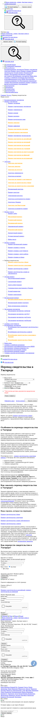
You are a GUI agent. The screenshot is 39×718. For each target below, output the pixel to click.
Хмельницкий (17, 690)
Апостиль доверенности (15, 173)
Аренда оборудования (15, 285)
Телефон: (3, 563)
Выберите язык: (9, 383)
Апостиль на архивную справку (18, 208)
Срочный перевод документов (18, 132)
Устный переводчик (14, 291)
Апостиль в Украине (14, 202)
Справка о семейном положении (14, 77)
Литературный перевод (15, 233)
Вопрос (3, 612)
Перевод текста (15, 71)
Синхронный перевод (15, 281)
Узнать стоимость (10, 396)
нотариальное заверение (25, 541)
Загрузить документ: (10, 384)
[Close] (1, 684)
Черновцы (35, 690)
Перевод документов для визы (18, 129)
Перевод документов (30, 69)
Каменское (8, 692)
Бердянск (24, 695)
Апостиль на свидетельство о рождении (21, 186)
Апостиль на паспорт (14, 176)
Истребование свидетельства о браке (20, 340)
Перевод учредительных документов (19, 106)
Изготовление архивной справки (20, 82)
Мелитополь (4, 695)
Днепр (30, 687)
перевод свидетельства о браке (22, 415)
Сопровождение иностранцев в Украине (20, 288)
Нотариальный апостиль (15, 189)
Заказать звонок (26, 7)
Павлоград (30, 695)
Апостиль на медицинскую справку (19, 199)
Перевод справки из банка (16, 257)
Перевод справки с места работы (18, 254)
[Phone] (15, 616)
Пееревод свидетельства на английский (13, 590)
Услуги (12, 68)
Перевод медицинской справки (17, 244)
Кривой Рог (14, 687)
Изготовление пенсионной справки (15, 349)
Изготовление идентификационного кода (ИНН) (19, 78)
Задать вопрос (20, 401)
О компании (17, 66)
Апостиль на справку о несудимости (20, 179)
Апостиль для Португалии (16, 205)
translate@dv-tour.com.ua (13, 10)
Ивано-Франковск (27, 692)
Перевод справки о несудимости (18, 251)
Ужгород (18, 695)
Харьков (20, 687)
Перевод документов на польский (19, 145)
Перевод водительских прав (16, 119)
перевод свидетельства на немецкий (16, 590)
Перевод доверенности (15, 109)
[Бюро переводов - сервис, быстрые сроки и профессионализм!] (21, 4)
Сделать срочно (11, 381)
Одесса (26, 687)
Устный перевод (19, 73)
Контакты (15, 92)
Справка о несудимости (11, 323)
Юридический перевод (15, 229)
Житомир (29, 690)
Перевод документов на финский (18, 155)
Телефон (3, 598)
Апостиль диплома (14, 166)
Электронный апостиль (15, 195)
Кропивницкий (16, 692)
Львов (10, 689)
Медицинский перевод (15, 223)
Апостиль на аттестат (15, 169)
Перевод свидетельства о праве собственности (15, 520)
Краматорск (31, 693)
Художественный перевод (16, 236)
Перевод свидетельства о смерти (18, 268)
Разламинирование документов (14, 69)
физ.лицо (6, 568)
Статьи (12, 89)
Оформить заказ (9, 401)
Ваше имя (4, 596)
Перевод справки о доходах (16, 247)
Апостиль (7, 71)
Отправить (4, 577)
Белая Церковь (23, 693)
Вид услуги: (8, 377)
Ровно (3, 692)
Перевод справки (26, 71)
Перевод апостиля (13, 192)
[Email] (20, 616)
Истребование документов (21, 76)
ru (10, 8)
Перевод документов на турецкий (19, 148)
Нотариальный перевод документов (20, 299)
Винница (7, 687)
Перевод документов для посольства (19, 135)
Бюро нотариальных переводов (17, 306)
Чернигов (34, 689)
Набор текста (12, 239)
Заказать (3, 643)
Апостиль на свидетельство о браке (19, 182)
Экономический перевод (15, 226)
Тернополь (11, 693)
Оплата (12, 90)
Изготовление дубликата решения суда (16, 348)
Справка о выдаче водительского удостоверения (20, 83)
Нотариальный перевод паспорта (18, 302)
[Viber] (10, 616)
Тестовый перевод (12, 7)
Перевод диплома (13, 122)
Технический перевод (15, 220)
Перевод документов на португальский (21, 152)
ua (12, 8)
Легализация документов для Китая (19, 311)
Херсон (28, 689)
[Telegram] (4, 616)
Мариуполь (21, 689)
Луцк (16, 693)
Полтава (3, 690)
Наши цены (33, 76)
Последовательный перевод (16, 278)
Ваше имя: (4, 561)
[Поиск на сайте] (18, 22)
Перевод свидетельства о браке (18, 262)
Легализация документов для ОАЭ (18, 314)
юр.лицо (13, 567)
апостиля (29, 535)
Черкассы (9, 690)
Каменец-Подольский (7, 697)
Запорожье (4, 689)
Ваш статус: (4, 567)
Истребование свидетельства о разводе (20, 332)
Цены (11, 87)
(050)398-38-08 (12, 12)
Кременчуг (4, 693)
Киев (2, 687)
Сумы (23, 690)
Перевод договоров (14, 103)
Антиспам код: (5, 602)
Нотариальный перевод (11, 298)
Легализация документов (17, 74)
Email (2, 600)
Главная (13, 64)
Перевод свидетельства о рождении (19, 265)
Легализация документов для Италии (19, 320)
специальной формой (7, 501)
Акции (12, 85)
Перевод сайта (12, 213)
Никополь (12, 695)
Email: (2, 565)
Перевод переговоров (14, 294)
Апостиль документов (15, 163)
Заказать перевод (6, 713)
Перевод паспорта (13, 116)
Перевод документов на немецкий (19, 142)
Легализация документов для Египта (19, 317)
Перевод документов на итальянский (20, 158)
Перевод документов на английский (19, 139)
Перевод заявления (14, 126)
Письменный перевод (15, 216)
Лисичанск (18, 697)
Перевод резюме (13, 113)
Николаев (15, 689)
